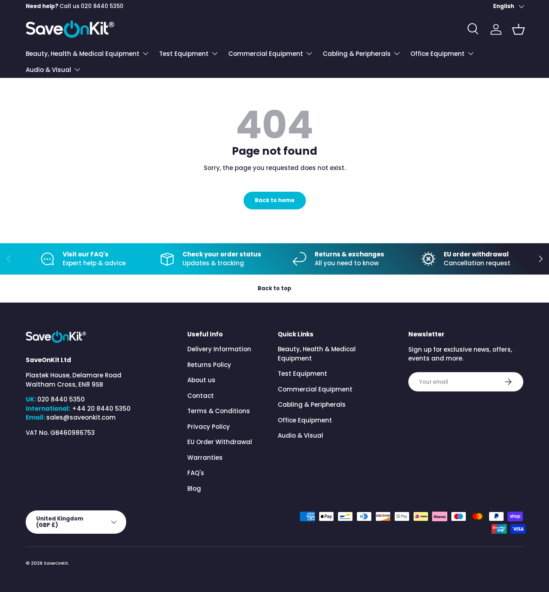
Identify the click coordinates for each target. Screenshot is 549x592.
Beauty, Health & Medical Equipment (82, 53)
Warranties (205, 457)
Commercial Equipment (265, 53)
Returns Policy (209, 365)
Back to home (275, 200)
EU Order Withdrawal (219, 442)
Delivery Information (219, 349)
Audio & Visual (48, 70)
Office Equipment (437, 53)
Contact (200, 395)
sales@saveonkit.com (81, 417)
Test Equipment (184, 53)
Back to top (274, 288)
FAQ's (195, 473)
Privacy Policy (208, 426)
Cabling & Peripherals (357, 53)
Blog (194, 488)
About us (201, 380)
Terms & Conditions (218, 411)
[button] (518, 29)
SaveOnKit (56, 563)
